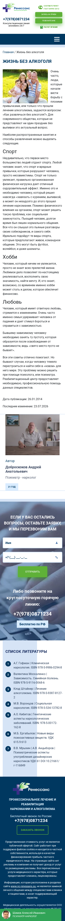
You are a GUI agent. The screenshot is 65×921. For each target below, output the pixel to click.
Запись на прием (48, 14)
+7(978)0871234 (16, 19)
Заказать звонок (32, 829)
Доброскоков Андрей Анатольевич (23, 469)
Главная (8, 52)
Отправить (32, 571)
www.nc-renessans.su (23, 886)
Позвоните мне (48, 21)
